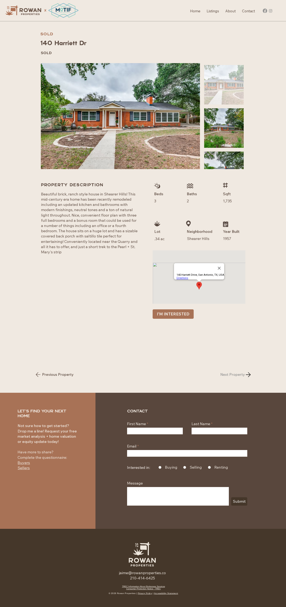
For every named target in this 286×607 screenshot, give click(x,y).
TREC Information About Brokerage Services (143, 586)
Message (135, 483)
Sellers (24, 467)
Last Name (201, 424)
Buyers (24, 462)
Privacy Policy (145, 593)
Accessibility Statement (166, 593)
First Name (136, 424)
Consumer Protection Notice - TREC (143, 589)
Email (132, 446)
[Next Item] (191, 116)
